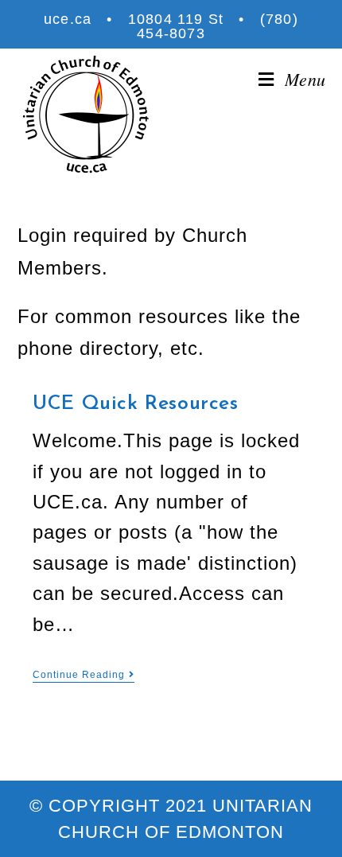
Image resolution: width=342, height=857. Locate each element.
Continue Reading (79, 674)
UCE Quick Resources (135, 404)
